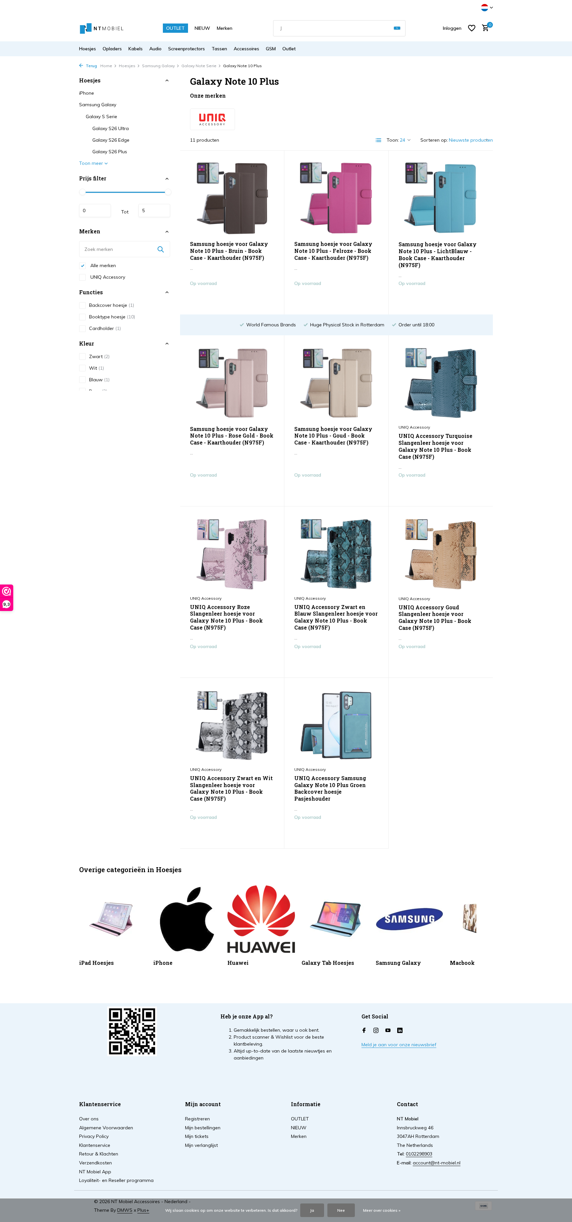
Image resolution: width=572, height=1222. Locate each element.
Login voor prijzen (232, 297)
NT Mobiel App (95, 1172)
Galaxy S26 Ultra (110, 129)
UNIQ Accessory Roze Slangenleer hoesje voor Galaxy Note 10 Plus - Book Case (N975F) (226, 617)
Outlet (289, 49)
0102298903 (419, 1154)
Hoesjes (87, 49)
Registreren (197, 1119)
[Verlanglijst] (471, 28)
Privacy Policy (94, 1136)
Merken (224, 28)
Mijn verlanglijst (201, 1145)
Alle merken (102, 265)
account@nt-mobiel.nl (436, 1163)
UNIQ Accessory (107, 277)
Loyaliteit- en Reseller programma (116, 1180)
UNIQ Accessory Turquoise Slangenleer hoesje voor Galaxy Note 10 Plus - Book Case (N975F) (435, 446)
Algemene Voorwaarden (106, 1128)
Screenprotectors (186, 49)
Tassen (219, 49)
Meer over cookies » (382, 1210)
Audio (155, 49)
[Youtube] (388, 1031)
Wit (96, 368)
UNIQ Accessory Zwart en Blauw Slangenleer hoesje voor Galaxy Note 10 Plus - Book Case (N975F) (336, 617)
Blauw (99, 380)
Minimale (95, 210)
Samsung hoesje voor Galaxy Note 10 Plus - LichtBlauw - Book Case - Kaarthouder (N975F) (438, 254)
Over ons (89, 1119)
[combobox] (339, 28)
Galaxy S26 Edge (110, 140)
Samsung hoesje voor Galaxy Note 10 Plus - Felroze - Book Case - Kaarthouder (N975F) (333, 251)
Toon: (393, 140)
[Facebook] (364, 1031)
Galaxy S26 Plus (109, 152)
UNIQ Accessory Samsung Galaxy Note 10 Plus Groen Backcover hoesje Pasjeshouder (330, 788)
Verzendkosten (95, 1163)
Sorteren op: (434, 140)
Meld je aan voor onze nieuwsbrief (398, 1045)
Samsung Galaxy (158, 65)
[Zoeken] (397, 28)
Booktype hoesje (112, 317)
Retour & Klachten (98, 1154)
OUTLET (175, 28)
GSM (271, 49)
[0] (484, 28)
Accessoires (246, 49)
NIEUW (202, 28)
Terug (91, 65)
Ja (312, 1210)
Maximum (154, 210)
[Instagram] (376, 1031)
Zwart (99, 356)
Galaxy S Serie (101, 117)
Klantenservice (94, 1145)
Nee (341, 1210)
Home (106, 65)
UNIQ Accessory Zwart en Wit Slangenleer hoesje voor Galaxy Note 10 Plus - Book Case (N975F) (231, 788)
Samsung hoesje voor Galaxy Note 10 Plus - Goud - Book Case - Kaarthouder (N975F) (333, 436)
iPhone (86, 93)
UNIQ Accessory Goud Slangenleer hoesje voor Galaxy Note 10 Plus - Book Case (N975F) (435, 617)
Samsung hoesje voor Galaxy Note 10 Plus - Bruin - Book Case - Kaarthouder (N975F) (229, 251)
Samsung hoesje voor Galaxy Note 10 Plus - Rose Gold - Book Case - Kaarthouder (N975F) (231, 436)
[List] (379, 140)
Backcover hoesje (111, 305)
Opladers (112, 49)
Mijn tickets (197, 1136)
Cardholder (105, 328)
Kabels (135, 49)
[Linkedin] (400, 1031)
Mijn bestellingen (202, 1128)
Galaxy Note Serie (198, 65)
